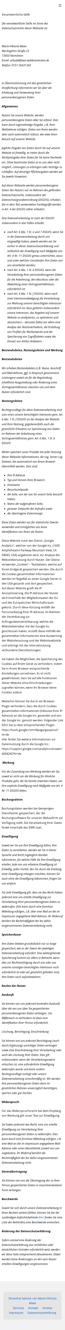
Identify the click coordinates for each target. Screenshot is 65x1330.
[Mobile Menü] (60, 5)
